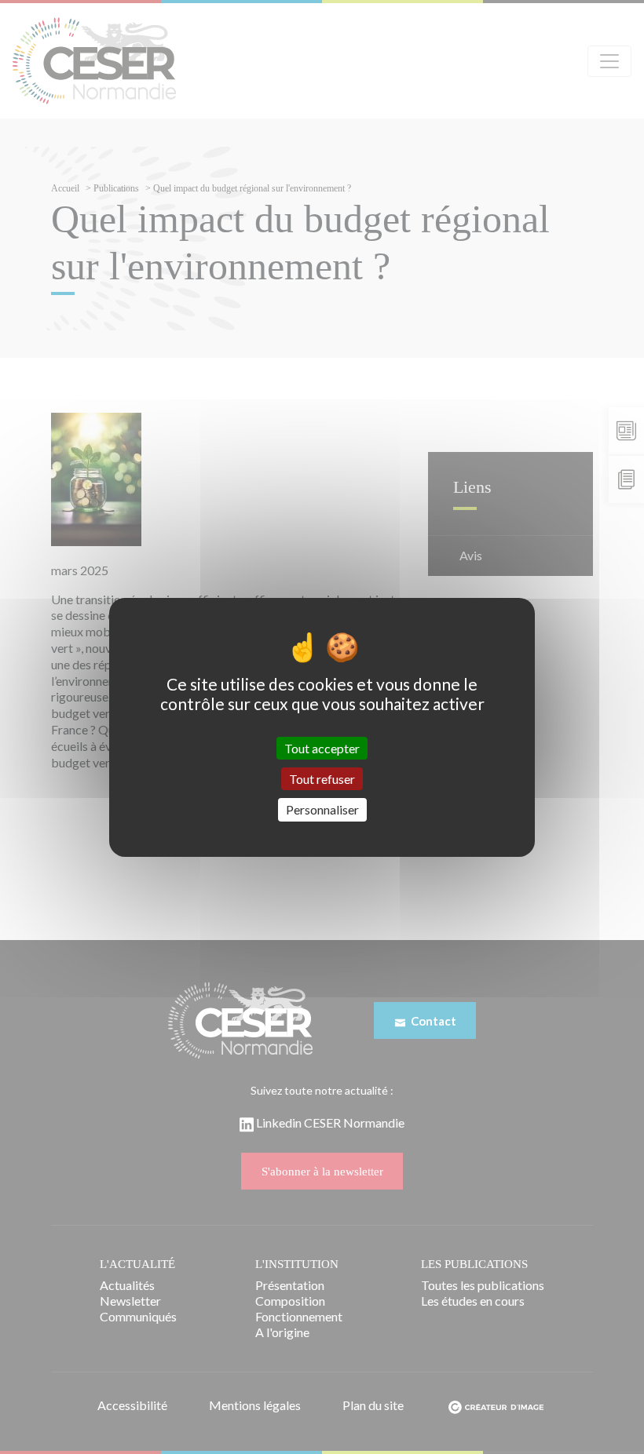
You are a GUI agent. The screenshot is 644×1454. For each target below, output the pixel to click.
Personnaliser (322, 809)
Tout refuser (322, 778)
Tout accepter (322, 748)
